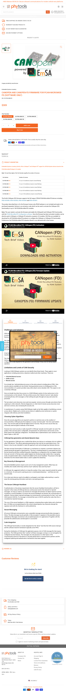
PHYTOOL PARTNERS (33, 646)
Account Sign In (38, 656)
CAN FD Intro (37, 670)
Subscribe (46, 638)
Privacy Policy (38, 667)
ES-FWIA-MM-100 (19, 119)
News (19, 660)
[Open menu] (4, 6)
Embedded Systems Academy (9, 89)
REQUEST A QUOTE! (33, 37)
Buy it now (20, 130)
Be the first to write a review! (33, 578)
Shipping (36, 658)
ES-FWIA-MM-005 (7, 116)
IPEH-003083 (14, 200)
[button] (10, 321)
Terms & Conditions (39, 663)
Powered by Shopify (37, 687)
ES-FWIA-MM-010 (19, 116)
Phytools (30, 687)
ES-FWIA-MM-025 (31, 116)
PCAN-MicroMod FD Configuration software (19, 214)
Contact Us (21, 658)
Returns (36, 665)
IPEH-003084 (23, 200)
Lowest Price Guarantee (41, 660)
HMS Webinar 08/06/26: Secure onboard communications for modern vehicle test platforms (33, 1)
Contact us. (5, 156)
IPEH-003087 (33, 200)
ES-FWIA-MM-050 (7, 119)
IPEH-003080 (6, 200)
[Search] (48, 12)
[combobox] (26, 12)
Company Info (22, 656)
